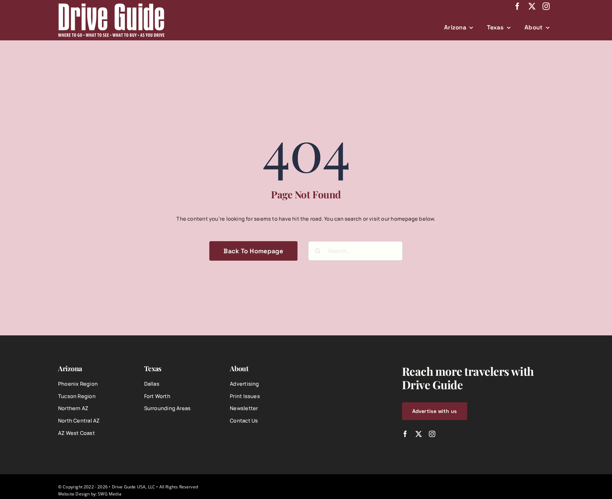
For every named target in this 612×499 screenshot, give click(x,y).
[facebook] (517, 6)
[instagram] (546, 6)
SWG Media (109, 494)
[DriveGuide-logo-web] (111, 5)
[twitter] (532, 6)
